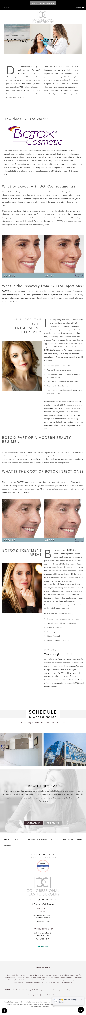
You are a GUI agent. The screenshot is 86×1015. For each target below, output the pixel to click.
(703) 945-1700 (45, 939)
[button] (4, 1010)
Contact (8, 845)
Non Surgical (15, 35)
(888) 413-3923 (7, 7)
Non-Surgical (43, 839)
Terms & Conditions (49, 995)
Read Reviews (53, 823)
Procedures (29, 839)
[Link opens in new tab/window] (43, 867)
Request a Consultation (43, 3)
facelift (36, 794)
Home (7, 35)
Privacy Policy (34, 995)
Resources (68, 839)
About (16, 839)
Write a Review (33, 823)
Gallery (55, 839)
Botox (22, 35)
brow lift (42, 794)
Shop (79, 839)
